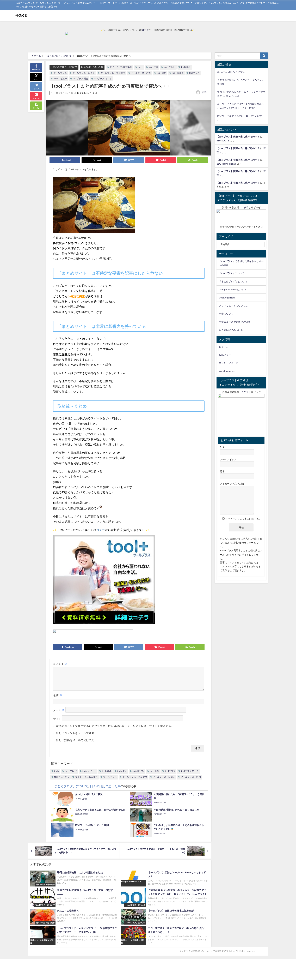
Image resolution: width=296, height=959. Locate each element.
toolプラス (194, 73)
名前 (57, 695)
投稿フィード (226, 355)
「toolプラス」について (231, 273)
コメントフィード (228, 363)
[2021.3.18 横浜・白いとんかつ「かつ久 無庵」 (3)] (94, 206)
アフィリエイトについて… (233, 305)
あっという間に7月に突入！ (232, 72)
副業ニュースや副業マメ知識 (234, 322)
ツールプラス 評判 (141, 73)
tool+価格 (161, 73)
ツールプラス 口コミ (83, 73)
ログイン (224, 347)
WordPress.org (227, 371)
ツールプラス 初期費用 (113, 73)
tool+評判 (153, 67)
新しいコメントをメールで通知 (75, 733)
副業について (226, 314)
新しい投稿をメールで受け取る (75, 740)
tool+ (140, 67)
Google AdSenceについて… (234, 289)
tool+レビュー (60, 78)
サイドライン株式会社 (121, 67)
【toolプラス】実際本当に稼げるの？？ (238, 136)
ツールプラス (60, 73)
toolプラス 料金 (80, 78)
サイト (57, 718)
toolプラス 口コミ (103, 78)
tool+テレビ (169, 67)
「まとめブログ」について (64, 67)
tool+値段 (186, 67)
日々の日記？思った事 (92, 67)
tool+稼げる (177, 73)
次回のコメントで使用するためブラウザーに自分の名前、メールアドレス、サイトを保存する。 (115, 725)
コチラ (145, 30)
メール (59, 710)
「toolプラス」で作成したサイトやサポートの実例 (241, 263)
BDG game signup (226, 164)
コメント (60, 663)
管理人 (205, 92)
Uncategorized (227, 297)
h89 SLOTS (223, 140)
